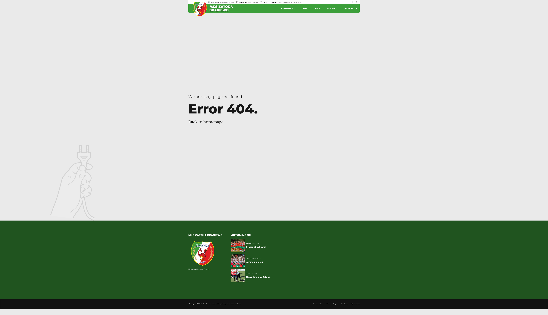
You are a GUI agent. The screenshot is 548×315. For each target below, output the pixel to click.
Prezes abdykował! (256, 247)
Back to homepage (205, 122)
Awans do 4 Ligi (254, 262)
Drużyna (332, 9)
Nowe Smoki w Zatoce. (258, 277)
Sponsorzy (350, 9)
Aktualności (288, 9)
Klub (305, 9)
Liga (317, 9)
